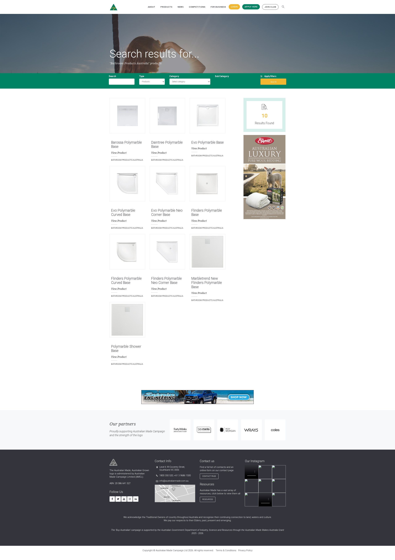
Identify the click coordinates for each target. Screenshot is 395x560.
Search (112, 76)
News (181, 7)
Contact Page (209, 476)
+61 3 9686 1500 (182, 475)
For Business (218, 7)
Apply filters (270, 76)
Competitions (197, 7)
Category (174, 76)
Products (166, 7)
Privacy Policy (245, 550)
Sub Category (222, 76)
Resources (207, 499)
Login (234, 7)
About (151, 7)
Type (141, 76)
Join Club (270, 7)
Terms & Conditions (226, 550)
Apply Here (251, 7)
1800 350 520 (166, 475)
